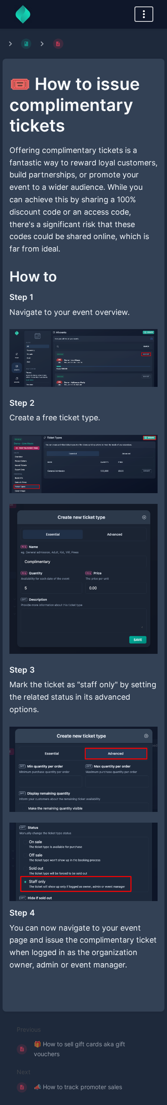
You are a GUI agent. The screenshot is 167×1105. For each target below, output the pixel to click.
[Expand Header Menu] (143, 14)
